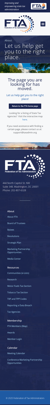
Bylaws (10, 229)
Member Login (14, 339)
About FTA (12, 216)
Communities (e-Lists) (18, 273)
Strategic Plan (14, 242)
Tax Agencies (13, 311)
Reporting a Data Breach (19, 305)
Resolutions (13, 236)
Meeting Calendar (16, 353)
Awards (11, 332)
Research (12, 279)
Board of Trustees (16, 223)
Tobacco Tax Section (17, 292)
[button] (43, 24)
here (24, 119)
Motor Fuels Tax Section (19, 285)
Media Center (14, 258)
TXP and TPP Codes (17, 298)
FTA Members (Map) (17, 326)
